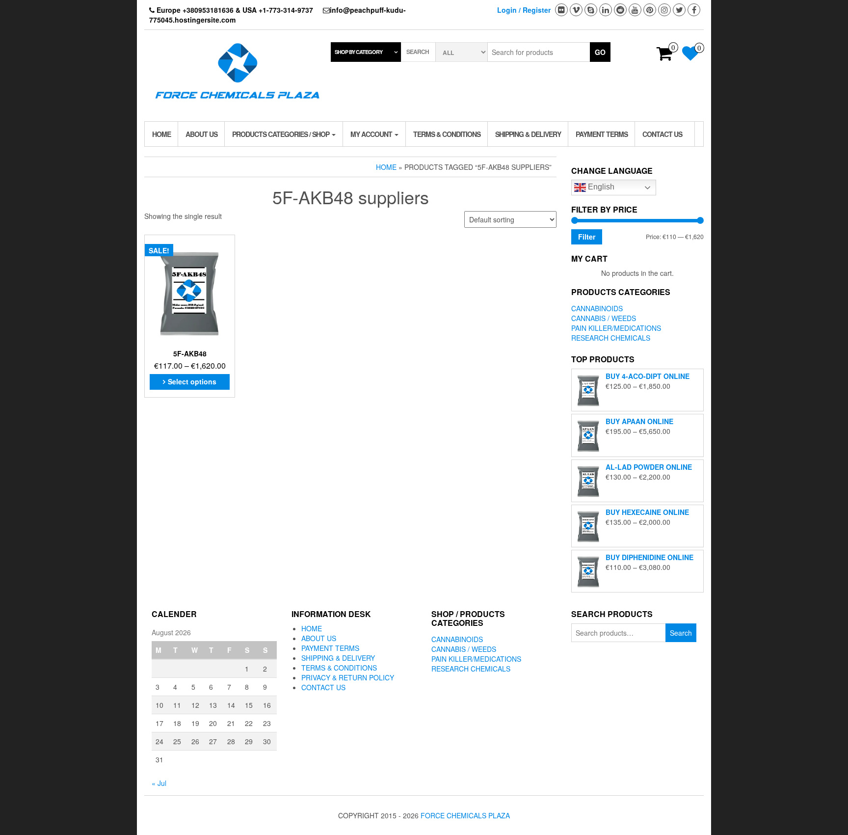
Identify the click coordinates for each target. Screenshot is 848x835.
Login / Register (524, 10)
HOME (161, 134)
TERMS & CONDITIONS (446, 134)
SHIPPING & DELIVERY (528, 134)
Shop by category (358, 51)
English (600, 187)
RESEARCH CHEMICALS (610, 338)
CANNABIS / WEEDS (603, 318)
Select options (192, 381)
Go (600, 52)
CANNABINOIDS (597, 308)
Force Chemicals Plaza (465, 815)
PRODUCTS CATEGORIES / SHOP (281, 134)
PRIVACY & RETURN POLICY (347, 677)
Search (681, 633)
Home (386, 167)
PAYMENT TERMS (602, 134)
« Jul (159, 783)
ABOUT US (201, 134)
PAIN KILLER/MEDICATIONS (616, 328)
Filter (586, 237)
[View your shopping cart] (665, 56)
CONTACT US (662, 134)
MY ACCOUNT (372, 134)
